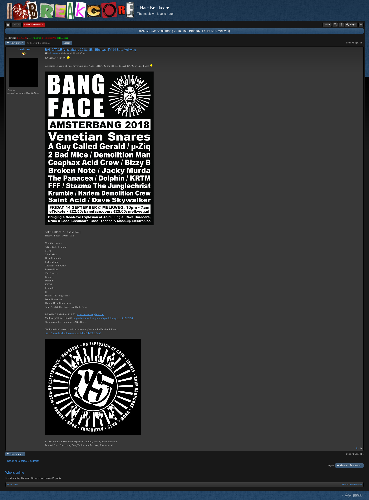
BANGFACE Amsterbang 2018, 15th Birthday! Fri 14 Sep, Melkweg (184, 30)
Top (357, 448)
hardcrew (24, 49)
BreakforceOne (49, 38)
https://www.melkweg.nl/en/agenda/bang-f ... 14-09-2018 (103, 318)
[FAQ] (341, 24)
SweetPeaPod (34, 38)
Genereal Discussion (350, 465)
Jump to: (330, 465)
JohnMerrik (62, 38)
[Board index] (8, 24)
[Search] (335, 24)
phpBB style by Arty (346, 495)
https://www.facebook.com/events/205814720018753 (73, 333)
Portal (327, 24)
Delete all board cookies (351, 484)
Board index (12, 484)
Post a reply (17, 42)
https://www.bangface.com (90, 314)
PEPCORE (22, 38)
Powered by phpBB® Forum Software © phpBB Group (358, 495)
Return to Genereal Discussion (23, 461)
